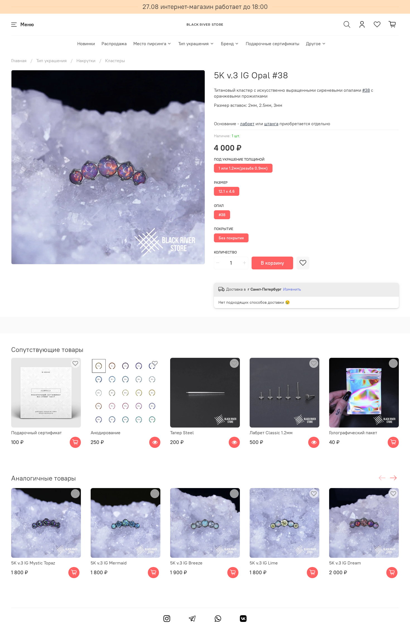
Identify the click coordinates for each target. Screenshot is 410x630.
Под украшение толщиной (239, 159)
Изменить (292, 289)
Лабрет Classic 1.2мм (271, 432)
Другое (313, 43)
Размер (221, 182)
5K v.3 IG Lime (264, 563)
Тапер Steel (182, 432)
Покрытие (223, 229)
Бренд (227, 43)
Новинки (86, 43)
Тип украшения (193, 43)
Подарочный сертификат (36, 432)
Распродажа (114, 43)
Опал (219, 206)
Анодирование (105, 432)
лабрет (247, 123)
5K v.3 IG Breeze (186, 563)
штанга (271, 123)
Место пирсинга (149, 43)
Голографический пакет (353, 432)
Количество (225, 252)
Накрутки (85, 60)
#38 (222, 214)
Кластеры (115, 60)
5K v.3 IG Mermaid (109, 563)
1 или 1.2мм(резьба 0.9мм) (243, 168)
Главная (18, 60)
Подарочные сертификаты (272, 43)
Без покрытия (231, 237)
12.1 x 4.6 (227, 191)
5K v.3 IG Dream (345, 563)
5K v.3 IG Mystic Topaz (33, 563)
